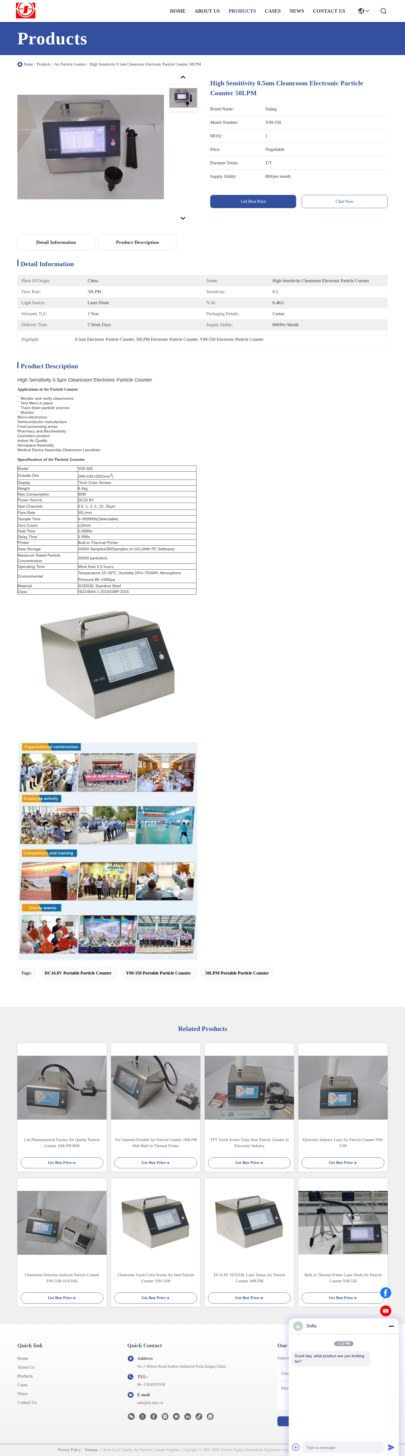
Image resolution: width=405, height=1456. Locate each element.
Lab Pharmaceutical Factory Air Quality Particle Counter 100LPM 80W (62, 1143)
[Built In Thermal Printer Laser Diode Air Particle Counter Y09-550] (343, 1222)
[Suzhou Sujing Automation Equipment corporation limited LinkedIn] (187, 1418)
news (297, 11)
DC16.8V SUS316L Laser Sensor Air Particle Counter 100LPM (249, 1278)
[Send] (391, 1447)
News (22, 1393)
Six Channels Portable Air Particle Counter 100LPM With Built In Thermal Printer (156, 1143)
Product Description (137, 242)
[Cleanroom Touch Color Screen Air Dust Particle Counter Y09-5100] (155, 1222)
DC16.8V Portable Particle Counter (78, 973)
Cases (22, 1384)
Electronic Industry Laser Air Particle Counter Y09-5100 (343, 1143)
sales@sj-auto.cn (150, 1403)
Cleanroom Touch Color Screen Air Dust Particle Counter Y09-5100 (155, 1278)
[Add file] (296, 1447)
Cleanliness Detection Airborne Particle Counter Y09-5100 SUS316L (62, 1278)
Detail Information (56, 242)
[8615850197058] (210, 1418)
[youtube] (385, 1311)
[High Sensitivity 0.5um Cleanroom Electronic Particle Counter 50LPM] (90, 147)
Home (178, 11)
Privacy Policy (69, 1450)
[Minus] (391, 1326)
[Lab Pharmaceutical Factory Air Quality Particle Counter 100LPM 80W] (62, 1087)
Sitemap (91, 1450)
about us (207, 11)
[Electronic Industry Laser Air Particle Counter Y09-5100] (343, 1087)
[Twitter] (142, 1418)
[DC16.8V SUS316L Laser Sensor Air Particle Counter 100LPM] (249, 1222)
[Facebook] (385, 1292)
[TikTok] (199, 1418)
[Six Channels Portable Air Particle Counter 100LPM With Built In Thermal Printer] (155, 1087)
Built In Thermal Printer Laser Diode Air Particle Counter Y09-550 (343, 1278)
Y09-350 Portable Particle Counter (158, 973)
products (242, 11)
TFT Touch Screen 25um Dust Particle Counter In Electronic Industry (249, 1143)
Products (43, 64)
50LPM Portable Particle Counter (237, 973)
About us (25, 1367)
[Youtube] (176, 1418)
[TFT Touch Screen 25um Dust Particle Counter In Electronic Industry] (249, 1087)
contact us (329, 11)
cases (273, 11)
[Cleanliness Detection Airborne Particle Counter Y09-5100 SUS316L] (62, 1222)
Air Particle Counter (70, 64)
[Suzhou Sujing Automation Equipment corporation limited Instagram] (165, 1418)
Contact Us (27, 1402)
